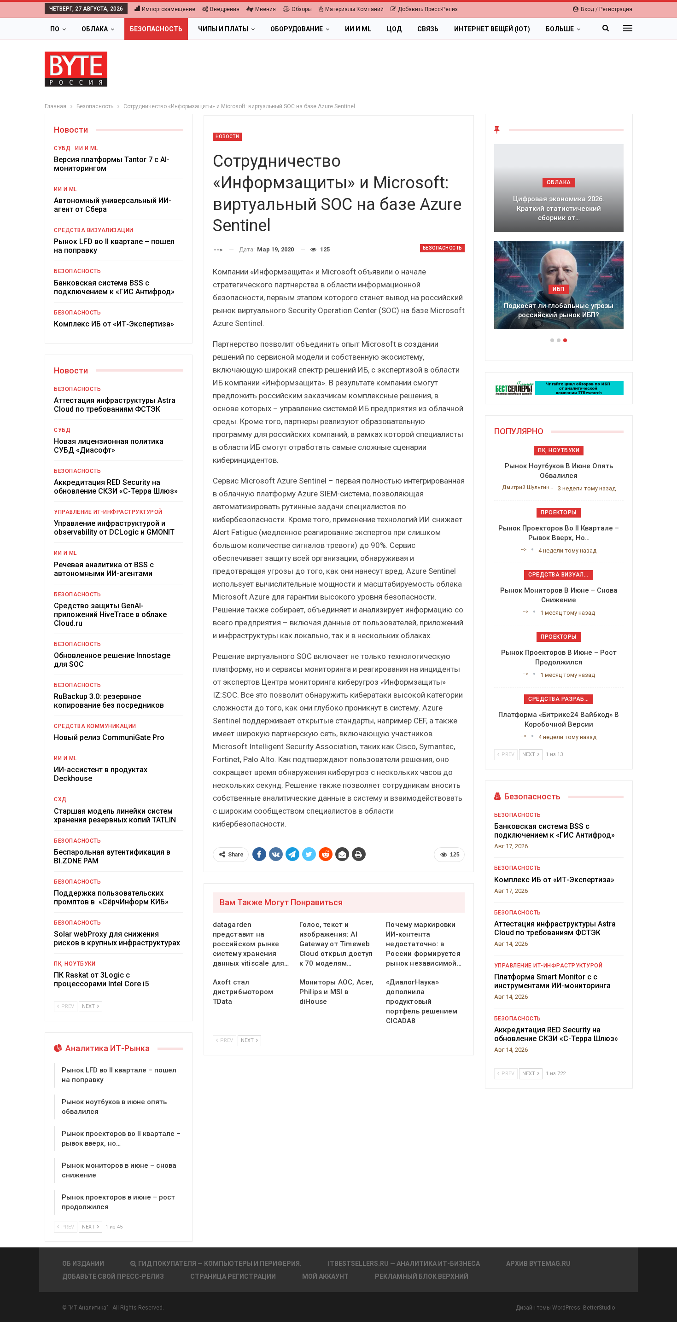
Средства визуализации (94, 230)
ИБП (559, 289)
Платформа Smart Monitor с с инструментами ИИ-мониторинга (552, 981)
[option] (559, 241)
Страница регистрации (233, 1276)
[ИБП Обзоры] (559, 387)
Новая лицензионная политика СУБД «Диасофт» (108, 445)
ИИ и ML (358, 29)
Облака (95, 29)
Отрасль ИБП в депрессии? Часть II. (559, 311)
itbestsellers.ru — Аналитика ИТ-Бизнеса (404, 1263)
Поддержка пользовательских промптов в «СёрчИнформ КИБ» (111, 897)
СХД (60, 799)
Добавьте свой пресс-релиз (113, 1276)
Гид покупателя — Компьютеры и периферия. (220, 1263)
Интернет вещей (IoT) (492, 29)
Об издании (83, 1263)
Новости (227, 136)
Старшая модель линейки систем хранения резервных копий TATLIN (115, 815)
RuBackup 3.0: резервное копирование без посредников (109, 701)
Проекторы (559, 512)
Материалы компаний (354, 9)
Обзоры (302, 9)
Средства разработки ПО (560, 699)
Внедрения (224, 9)
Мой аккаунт (325, 1276)
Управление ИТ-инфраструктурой (108, 512)
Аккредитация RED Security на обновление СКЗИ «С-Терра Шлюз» (116, 486)
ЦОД (394, 29)
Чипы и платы (223, 29)
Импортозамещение (168, 9)
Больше (560, 29)
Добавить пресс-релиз (428, 9)
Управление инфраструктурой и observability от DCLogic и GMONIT (114, 527)
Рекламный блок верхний (421, 1276)
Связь (427, 29)
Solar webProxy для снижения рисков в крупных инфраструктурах (117, 938)
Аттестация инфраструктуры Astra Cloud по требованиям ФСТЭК (114, 404)
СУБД (62, 148)
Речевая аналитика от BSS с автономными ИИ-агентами (104, 569)
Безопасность (156, 29)
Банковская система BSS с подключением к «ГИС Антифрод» (114, 287)
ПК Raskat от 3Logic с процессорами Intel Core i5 (101, 979)
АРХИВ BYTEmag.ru (538, 1263)
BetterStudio (599, 1308)
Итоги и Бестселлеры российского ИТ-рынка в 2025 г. (558, 213)
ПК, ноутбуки (74, 964)
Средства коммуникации (95, 726)
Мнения (265, 9)
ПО (54, 29)
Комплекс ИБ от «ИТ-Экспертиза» (114, 324)
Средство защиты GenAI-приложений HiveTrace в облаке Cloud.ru (110, 614)
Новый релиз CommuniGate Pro (109, 737)
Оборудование (296, 29)
